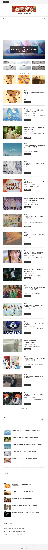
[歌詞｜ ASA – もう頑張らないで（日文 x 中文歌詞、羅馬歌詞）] (7, 514)
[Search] (44, 18)
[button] (9, 2)
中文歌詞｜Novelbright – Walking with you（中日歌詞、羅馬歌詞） (27, 444)
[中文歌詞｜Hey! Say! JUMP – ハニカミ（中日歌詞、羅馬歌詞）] (12, 309)
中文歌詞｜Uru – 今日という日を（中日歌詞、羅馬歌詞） (24, 451)
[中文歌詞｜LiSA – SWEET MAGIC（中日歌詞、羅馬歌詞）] (12, 185)
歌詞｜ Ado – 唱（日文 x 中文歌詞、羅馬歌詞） (22, 498)
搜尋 (42, 419)
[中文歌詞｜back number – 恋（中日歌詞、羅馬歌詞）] (12, 380)
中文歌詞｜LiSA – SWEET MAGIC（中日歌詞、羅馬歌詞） (25, 458)
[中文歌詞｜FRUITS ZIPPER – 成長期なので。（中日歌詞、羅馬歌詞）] (12, 203)
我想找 (5, 417)
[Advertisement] (24, 31)
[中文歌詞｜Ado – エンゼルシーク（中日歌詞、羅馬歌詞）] (12, 327)
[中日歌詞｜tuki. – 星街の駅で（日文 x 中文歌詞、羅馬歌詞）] (7, 507)
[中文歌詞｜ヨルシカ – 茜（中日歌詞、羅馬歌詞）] (12, 238)
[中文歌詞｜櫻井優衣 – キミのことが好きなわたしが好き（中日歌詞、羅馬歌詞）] (12, 256)
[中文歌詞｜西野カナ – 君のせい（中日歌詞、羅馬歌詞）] (12, 220)
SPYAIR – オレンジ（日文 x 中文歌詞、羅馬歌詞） (23, 491)
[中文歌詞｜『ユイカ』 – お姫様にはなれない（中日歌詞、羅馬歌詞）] (12, 114)
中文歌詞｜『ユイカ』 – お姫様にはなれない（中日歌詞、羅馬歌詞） (26, 430)
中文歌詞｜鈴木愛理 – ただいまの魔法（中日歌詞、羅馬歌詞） (25, 437)
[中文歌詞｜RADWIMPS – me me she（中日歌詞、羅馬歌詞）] (12, 345)
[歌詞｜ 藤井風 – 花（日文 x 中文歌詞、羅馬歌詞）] (24, 79)
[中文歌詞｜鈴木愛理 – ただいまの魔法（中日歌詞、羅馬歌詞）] (12, 132)
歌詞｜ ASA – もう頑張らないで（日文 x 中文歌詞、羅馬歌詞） (25, 512)
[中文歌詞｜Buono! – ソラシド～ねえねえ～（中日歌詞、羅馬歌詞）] (12, 362)
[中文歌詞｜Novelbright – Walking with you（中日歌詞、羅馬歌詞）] (12, 149)
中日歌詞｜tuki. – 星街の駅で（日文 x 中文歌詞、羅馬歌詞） (25, 505)
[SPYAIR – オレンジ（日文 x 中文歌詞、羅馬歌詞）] (38, 79)
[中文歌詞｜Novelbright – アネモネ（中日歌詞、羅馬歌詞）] (12, 274)
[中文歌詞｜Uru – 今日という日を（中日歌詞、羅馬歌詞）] (12, 167)
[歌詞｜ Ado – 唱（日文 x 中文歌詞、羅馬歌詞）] (7, 500)
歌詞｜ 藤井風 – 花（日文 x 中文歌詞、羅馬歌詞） (22, 484)
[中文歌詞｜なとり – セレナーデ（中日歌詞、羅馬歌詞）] (12, 398)
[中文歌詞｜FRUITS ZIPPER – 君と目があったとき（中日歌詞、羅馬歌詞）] (12, 291)
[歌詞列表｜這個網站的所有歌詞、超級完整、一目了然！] (9, 79)
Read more (27, 102)
